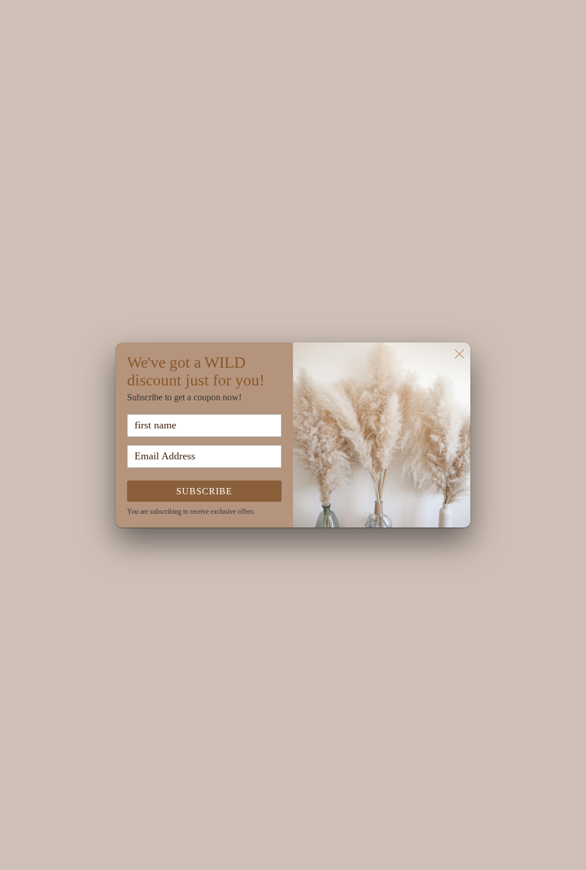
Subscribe (204, 491)
